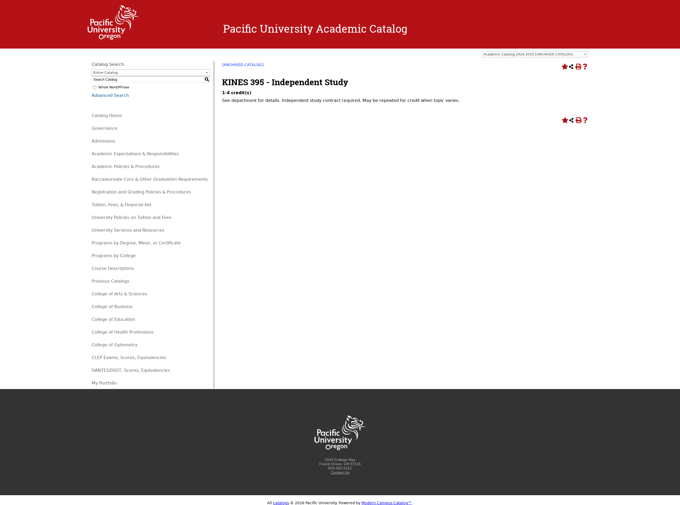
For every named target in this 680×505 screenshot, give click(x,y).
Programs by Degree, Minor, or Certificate (136, 242)
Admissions (103, 141)
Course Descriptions (113, 268)
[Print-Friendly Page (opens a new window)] (578, 67)
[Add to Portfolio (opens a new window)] (564, 67)
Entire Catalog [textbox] (105, 73)
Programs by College (114, 255)
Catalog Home (107, 115)
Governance (104, 128)
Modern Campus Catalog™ (387, 503)
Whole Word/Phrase (113, 87)
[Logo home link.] (113, 38)
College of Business (112, 306)
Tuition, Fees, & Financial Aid (121, 204)
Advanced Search (110, 95)
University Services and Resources (128, 230)
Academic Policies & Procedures (125, 166)
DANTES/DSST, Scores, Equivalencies (131, 370)
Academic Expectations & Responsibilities (135, 153)
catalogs (281, 503)
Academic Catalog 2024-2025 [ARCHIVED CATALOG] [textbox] (528, 54)
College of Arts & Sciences (119, 293)
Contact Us (340, 472)
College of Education (113, 319)
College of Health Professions (123, 332)
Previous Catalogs (110, 281)
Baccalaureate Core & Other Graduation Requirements (150, 179)
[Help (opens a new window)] (585, 67)
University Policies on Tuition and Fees (131, 217)
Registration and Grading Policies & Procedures (141, 192)
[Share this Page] (571, 67)
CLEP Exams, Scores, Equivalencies (129, 357)
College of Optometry (114, 344)
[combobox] (535, 54)
